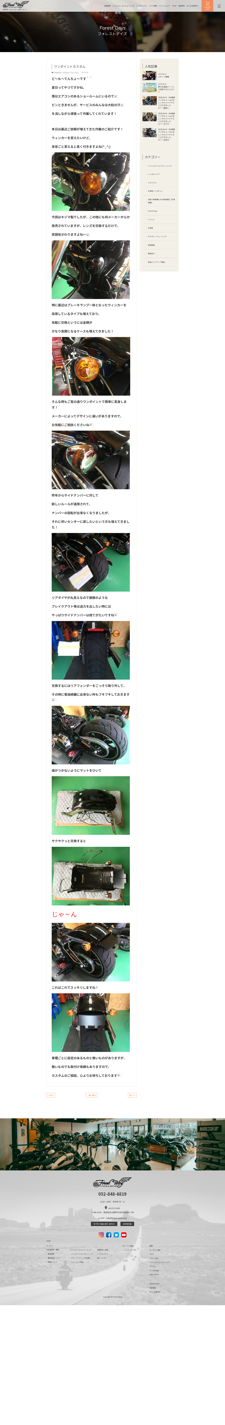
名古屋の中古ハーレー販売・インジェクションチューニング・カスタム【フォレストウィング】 (16, 4)
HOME (48, 1241)
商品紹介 (151, 253)
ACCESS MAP (114, 1208)
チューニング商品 (77, 1262)
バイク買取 (153, 6)
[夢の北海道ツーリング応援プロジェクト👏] (159, 92)
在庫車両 (107, 6)
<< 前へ (51, 1095)
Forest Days (152, 211)
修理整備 (151, 245)
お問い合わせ (154, 1274)
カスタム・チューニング (157, 236)
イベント (151, 219)
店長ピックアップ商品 (156, 262)
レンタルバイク (141, 6)
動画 (151, 1246)
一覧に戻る (91, 1095)
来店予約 (181, 6)
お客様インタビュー (155, 191)
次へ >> (132, 1095)
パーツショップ (164, 6)
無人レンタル (102, 1258)
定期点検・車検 (102, 1250)
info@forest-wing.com (116, 1218)
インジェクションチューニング (123, 6)
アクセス (152, 1266)
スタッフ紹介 (154, 1258)
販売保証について (54, 1258)
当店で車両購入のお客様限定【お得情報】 (161, 201)
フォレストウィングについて (159, 1262)
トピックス (152, 182)
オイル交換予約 (192, 6)
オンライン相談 (154, 1250)
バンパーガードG (130, 1250)
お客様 (150, 228)
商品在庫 (51, 1254)
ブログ (174, 6)
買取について (52, 1262)
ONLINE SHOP (207, 6)
